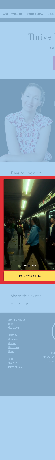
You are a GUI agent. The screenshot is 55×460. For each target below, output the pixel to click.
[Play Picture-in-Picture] (46, 266)
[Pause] (7, 266)
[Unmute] (13, 266)
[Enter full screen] (52, 266)
